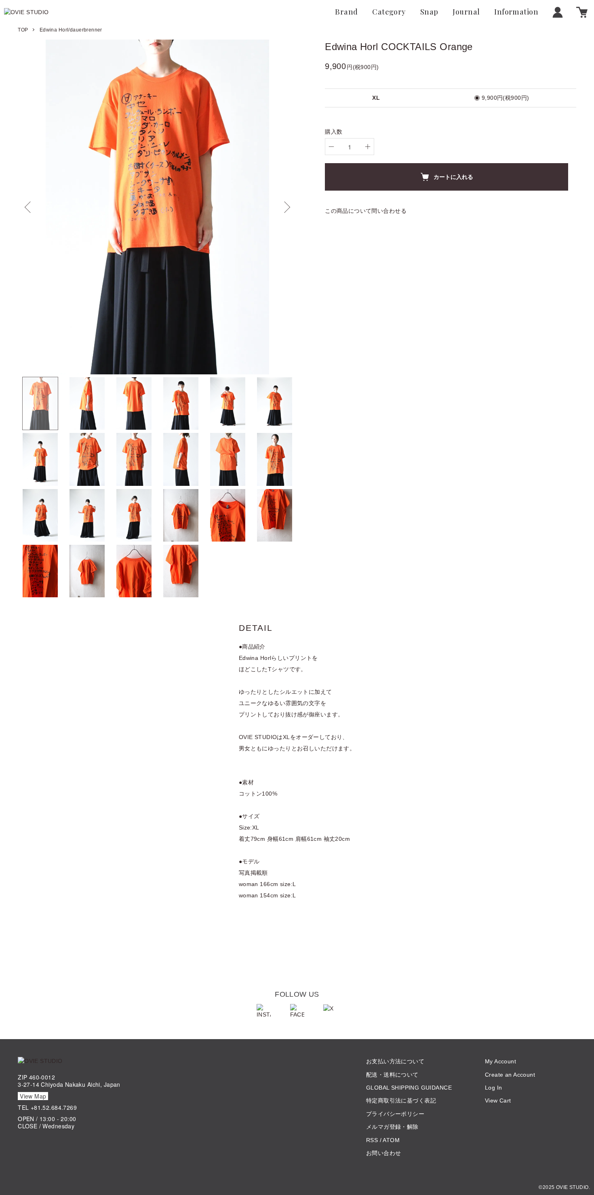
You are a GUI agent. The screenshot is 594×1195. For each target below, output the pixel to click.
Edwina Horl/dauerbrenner (71, 30)
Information (516, 12)
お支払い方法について (395, 1061)
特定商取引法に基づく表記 (401, 1100)
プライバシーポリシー (395, 1114)
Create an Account (510, 1074)
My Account (500, 1061)
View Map (33, 1096)
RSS (372, 1140)
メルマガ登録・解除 (392, 1127)
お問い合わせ (383, 1153)
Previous (30, 207)
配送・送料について (392, 1074)
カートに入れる (453, 176)
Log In (493, 1087)
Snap (429, 12)
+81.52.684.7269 (54, 1107)
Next (285, 207)
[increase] (368, 147)
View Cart (498, 1100)
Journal (466, 12)
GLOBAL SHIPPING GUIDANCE (409, 1087)
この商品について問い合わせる (366, 211)
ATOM (391, 1140)
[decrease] (331, 147)
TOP (23, 30)
